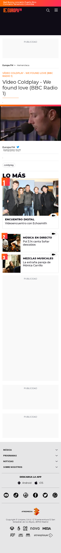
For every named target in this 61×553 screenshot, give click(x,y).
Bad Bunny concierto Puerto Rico (19, 2)
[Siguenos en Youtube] (6, 496)
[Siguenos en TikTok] (16, 496)
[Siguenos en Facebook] (35, 496)
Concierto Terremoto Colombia (18, 4)
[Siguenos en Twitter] (45, 496)
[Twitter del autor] (18, 147)
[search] (48, 10)
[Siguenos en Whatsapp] (55, 496)
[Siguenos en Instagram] (25, 496)
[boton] (44, 449)
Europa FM (8, 65)
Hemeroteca (23, 65)
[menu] (56, 9)
